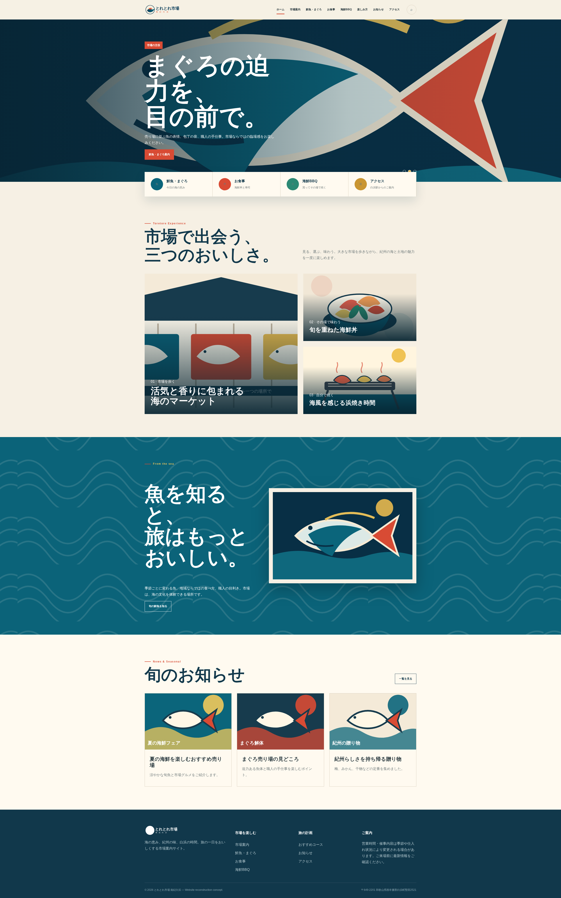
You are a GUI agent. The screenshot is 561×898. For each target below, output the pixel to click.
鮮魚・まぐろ (314, 9)
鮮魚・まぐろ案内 (159, 154)
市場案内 (295, 9)
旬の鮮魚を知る (158, 606)
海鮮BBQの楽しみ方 (161, 164)
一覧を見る (405, 678)
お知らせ (378, 9)
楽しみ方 (362, 9)
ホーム (280, 9)
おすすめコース (310, 844)
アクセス (394, 9)
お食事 (331, 9)
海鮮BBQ (346, 9)
